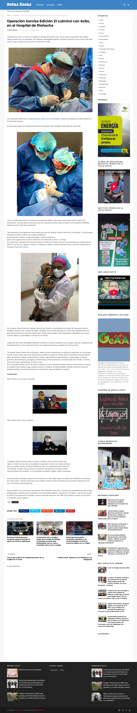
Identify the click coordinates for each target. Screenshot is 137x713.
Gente (101, 43)
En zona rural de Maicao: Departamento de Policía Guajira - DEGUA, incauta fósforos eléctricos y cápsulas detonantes (112, 539)
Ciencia (101, 23)
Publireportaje (103, 84)
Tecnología (102, 94)
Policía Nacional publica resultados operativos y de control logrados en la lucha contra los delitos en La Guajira (78, 540)
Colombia (102, 27)
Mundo (101, 59)
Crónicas (102, 30)
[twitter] (122, 710)
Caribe (59, 5)
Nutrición (102, 65)
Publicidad (102, 81)
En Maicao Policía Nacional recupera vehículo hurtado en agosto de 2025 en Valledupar (18, 539)
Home (8, 15)
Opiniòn (101, 71)
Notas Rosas (19, 5)
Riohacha (40, 5)
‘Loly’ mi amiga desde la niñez (119, 568)
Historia (101, 46)
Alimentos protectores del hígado (30, 670)
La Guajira (50, 5)
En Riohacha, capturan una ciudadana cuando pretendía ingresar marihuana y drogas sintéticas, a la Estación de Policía (113, 552)
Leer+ (101, 55)
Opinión (101, 68)
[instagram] (126, 710)
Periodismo (102, 75)
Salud (101, 91)
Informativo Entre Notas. (107, 49)
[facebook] (119, 710)
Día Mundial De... (104, 36)
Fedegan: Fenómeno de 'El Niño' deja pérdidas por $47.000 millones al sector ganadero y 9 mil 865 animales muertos (32, 696)
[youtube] (129, 710)
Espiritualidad (103, 39)
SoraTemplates (18, 710)
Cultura (101, 33)
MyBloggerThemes (39, 710)
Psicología (102, 78)
